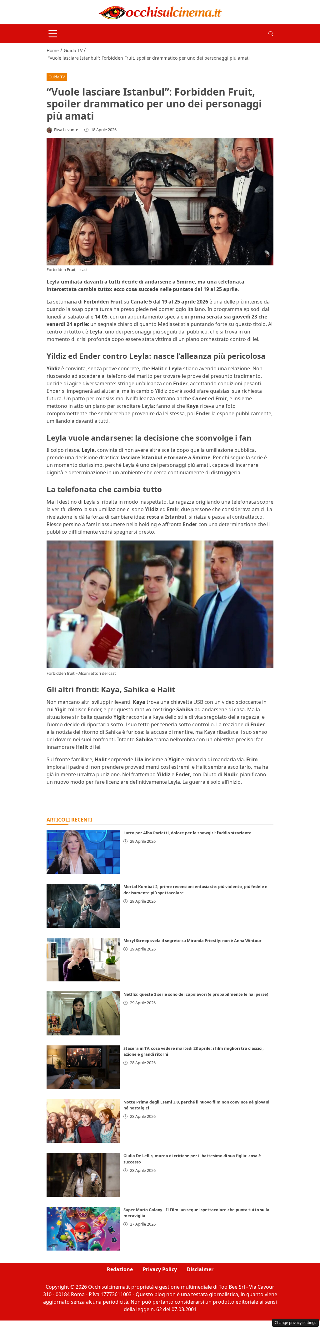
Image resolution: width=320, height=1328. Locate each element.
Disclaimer (200, 1269)
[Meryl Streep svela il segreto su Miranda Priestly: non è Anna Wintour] (83, 959)
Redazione (120, 1269)
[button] (270, 33)
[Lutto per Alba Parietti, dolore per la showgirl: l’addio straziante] (83, 852)
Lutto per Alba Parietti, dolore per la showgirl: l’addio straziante (187, 833)
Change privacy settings (295, 1322)
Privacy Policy (160, 1269)
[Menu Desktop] (53, 33)
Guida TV (56, 77)
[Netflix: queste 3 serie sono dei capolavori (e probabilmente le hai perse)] (83, 1013)
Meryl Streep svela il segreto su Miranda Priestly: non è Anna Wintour (192, 940)
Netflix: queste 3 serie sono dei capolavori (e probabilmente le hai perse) (195, 994)
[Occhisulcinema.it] (160, 11)
